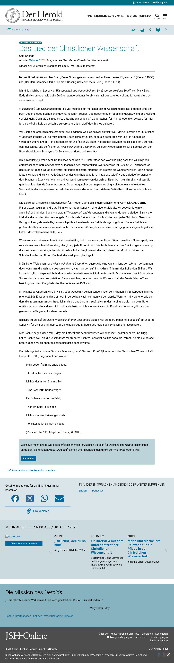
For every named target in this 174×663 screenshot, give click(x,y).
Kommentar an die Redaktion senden (33, 470)
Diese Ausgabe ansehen (24, 543)
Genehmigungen (159, 637)
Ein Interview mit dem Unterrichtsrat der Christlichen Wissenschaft (107, 546)
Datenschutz (141, 637)
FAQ (137, 633)
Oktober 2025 (37, 60)
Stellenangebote (159, 640)
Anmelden (28, 458)
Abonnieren (142, 2)
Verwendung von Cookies (42, 658)
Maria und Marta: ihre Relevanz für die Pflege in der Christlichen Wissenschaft (144, 548)
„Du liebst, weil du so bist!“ (70, 543)
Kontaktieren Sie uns (122, 633)
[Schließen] (168, 655)
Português (97, 490)
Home (89, 16)
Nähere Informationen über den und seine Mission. (39, 616)
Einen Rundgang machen (109, 16)
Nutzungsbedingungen (119, 637)
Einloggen (161, 2)
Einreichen (147, 633)
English (83, 490)
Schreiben (145, 16)
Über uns (131, 16)
